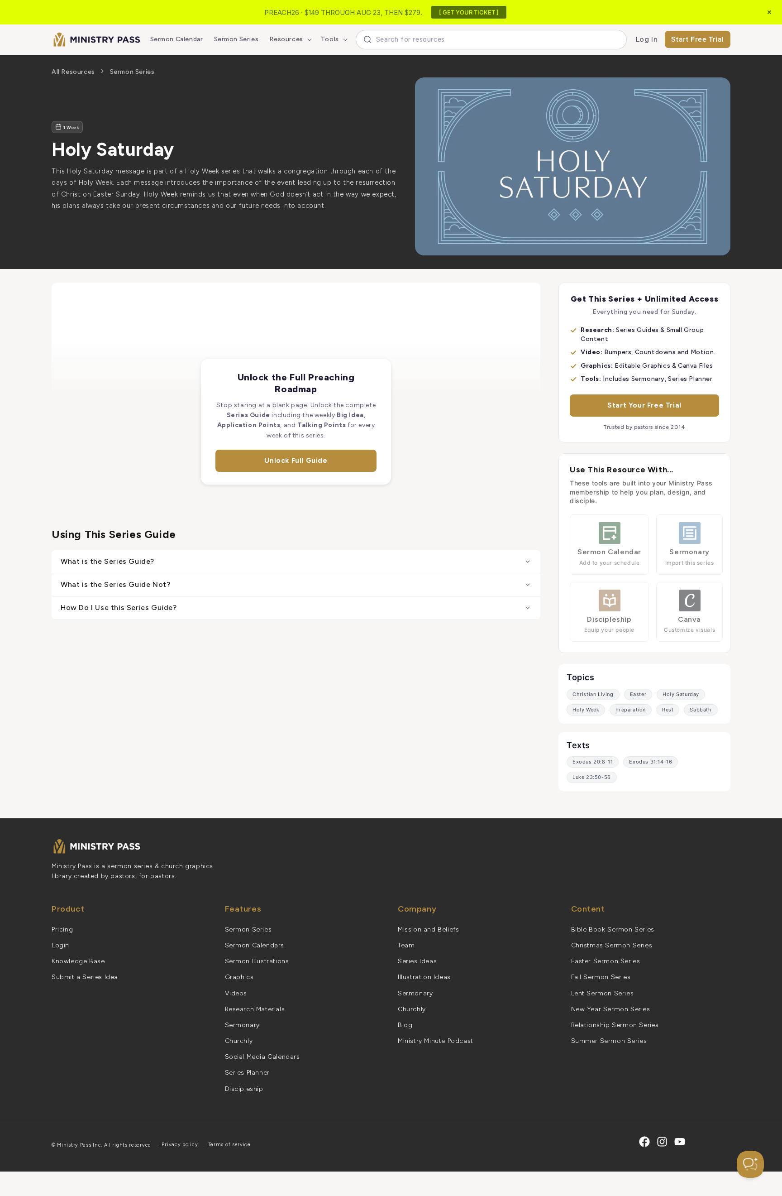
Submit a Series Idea (85, 977)
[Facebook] (644, 1141)
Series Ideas (417, 961)
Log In (647, 39)
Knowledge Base (78, 961)
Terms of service (230, 1145)
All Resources (73, 72)
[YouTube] (679, 1141)
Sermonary (242, 1025)
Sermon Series (132, 72)
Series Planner (247, 1072)
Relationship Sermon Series (615, 1025)
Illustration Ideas (424, 977)
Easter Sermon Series (605, 961)
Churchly (239, 1041)
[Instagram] (662, 1141)
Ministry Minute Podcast (435, 1041)
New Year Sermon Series (610, 1009)
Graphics (239, 977)
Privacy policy (180, 1145)
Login (60, 945)
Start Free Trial (697, 39)
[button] (289, 39)
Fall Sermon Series (601, 977)
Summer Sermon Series (609, 1041)
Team (406, 945)
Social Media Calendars (262, 1057)
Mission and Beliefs (428, 929)
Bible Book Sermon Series (612, 929)
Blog (405, 1025)
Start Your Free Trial (644, 405)
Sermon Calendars (255, 945)
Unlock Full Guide (295, 460)
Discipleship (244, 1089)
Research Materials (255, 1009)
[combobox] (491, 39)
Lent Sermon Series (602, 993)
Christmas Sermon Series (612, 945)
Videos (236, 993)
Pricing (62, 929)
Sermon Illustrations (257, 961)
